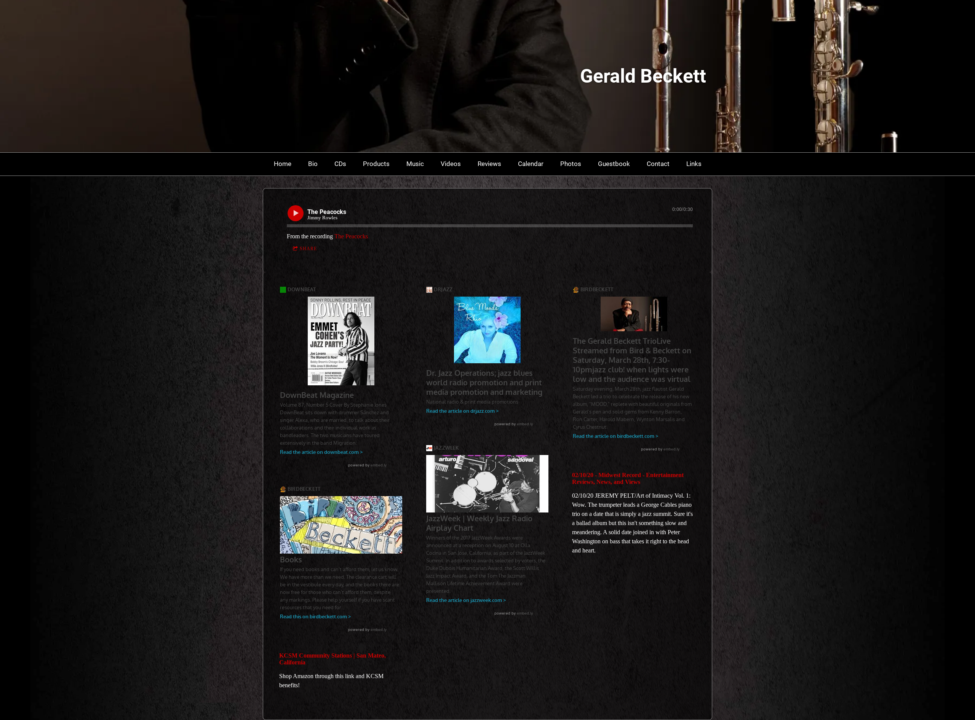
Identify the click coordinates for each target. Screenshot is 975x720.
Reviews (489, 164)
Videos (451, 164)
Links (694, 164)
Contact (658, 164)
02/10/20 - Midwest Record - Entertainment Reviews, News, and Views (628, 478)
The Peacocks (351, 236)
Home (282, 164)
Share (308, 248)
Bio (313, 164)
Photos (570, 164)
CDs (340, 164)
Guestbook (614, 164)
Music (415, 164)
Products (376, 164)
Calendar (530, 164)
